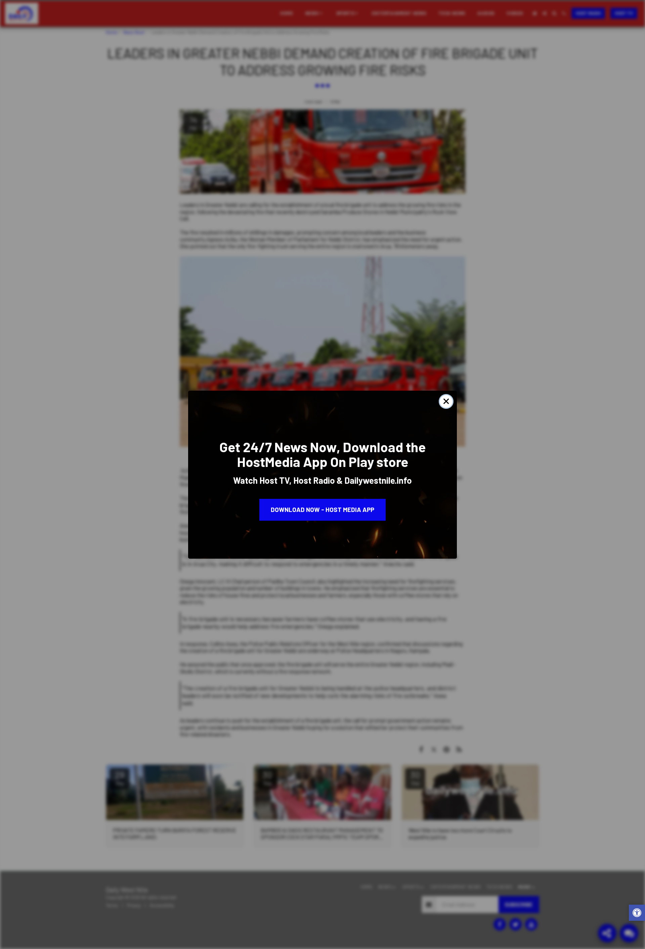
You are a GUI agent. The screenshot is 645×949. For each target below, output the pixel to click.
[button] (637, 913)
